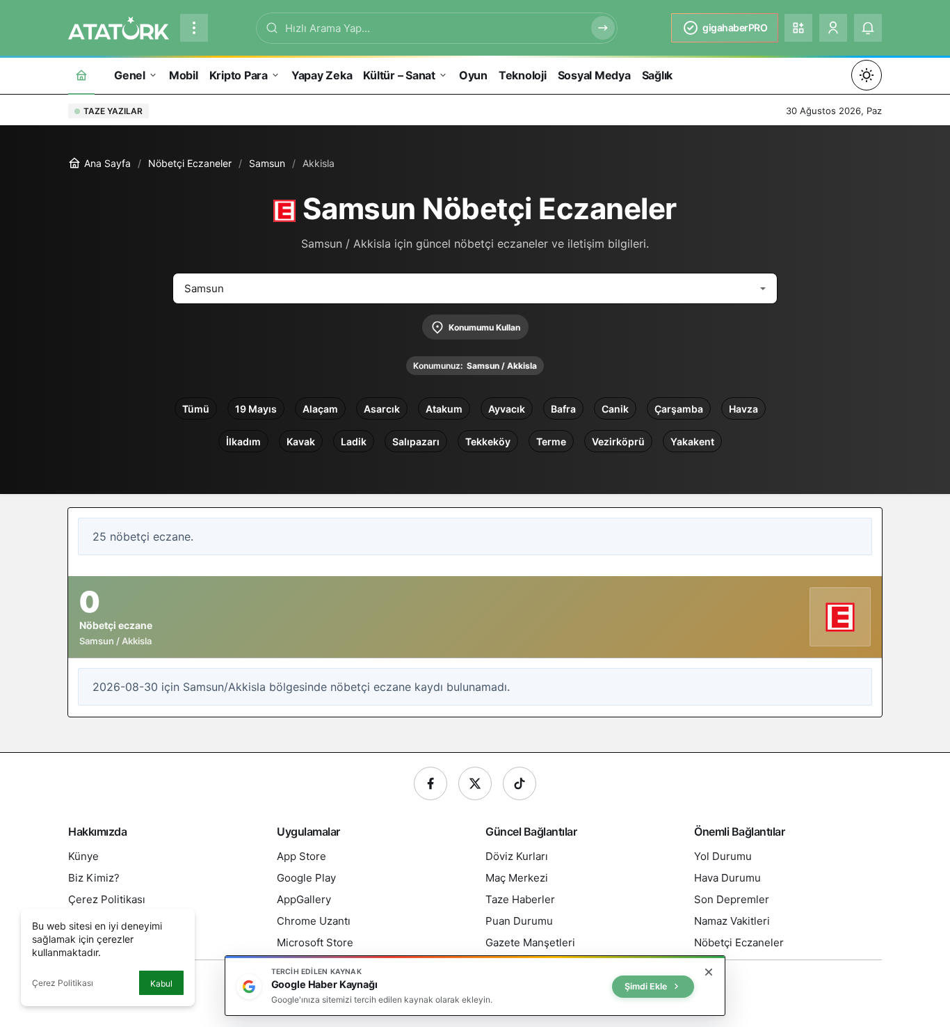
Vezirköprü (618, 441)
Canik (615, 409)
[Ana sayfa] (81, 75)
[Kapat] (709, 972)
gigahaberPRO (734, 27)
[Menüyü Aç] (194, 28)
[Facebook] (430, 783)
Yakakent (692, 441)
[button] (798, 28)
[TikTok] (519, 783)
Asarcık (382, 409)
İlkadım (243, 441)
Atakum (444, 409)
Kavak (301, 441)
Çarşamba (678, 409)
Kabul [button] (161, 983)
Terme (551, 441)
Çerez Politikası (62, 983)
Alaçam (320, 409)
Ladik (354, 441)
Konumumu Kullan (484, 327)
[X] (475, 783)
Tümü (195, 409)
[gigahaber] (118, 26)
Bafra (563, 409)
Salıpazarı (416, 441)
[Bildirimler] (868, 28)
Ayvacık (506, 409)
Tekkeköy (487, 441)
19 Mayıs (256, 409)
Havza (743, 409)
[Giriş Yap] (833, 28)
